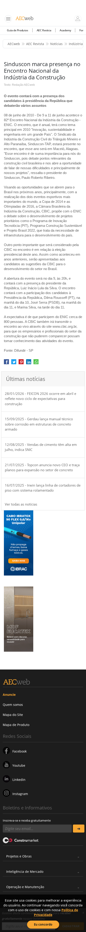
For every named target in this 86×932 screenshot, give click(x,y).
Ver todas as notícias (21, 504)
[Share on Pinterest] (21, 363)
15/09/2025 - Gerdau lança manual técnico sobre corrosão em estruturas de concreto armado (39, 424)
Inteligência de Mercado (24, 871)
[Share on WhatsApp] (36, 363)
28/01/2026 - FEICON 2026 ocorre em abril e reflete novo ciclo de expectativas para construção (40, 398)
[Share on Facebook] (6, 363)
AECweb (14, 44)
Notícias (56, 44)
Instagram (20, 794)
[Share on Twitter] (13, 363)
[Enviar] (79, 829)
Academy (65, 30)
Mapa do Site (13, 714)
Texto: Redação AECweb (19, 84)
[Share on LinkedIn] (28, 363)
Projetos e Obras (19, 856)
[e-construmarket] (21, 839)
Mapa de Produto (16, 725)
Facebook (19, 751)
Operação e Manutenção (25, 887)
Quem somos (13, 704)
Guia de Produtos (17, 30)
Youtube (18, 765)
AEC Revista (44, 30)
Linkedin (18, 779)
